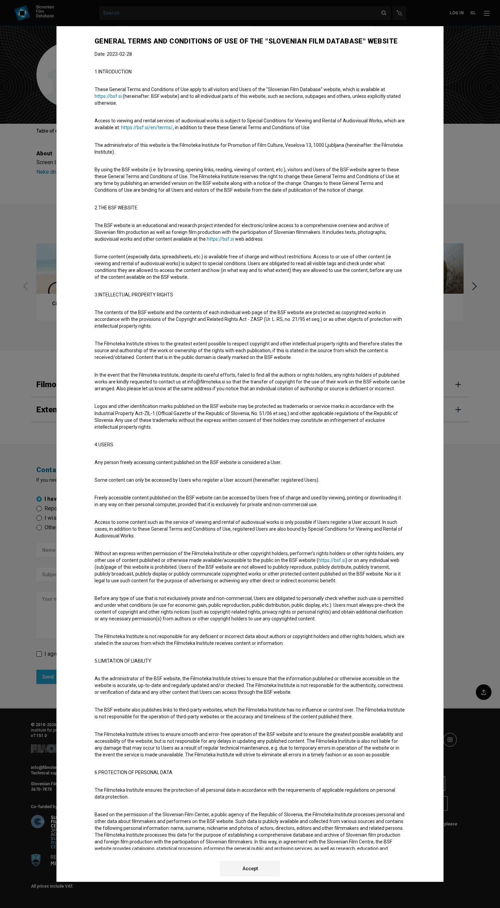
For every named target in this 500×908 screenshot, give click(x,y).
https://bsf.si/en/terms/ (147, 127)
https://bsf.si (108, 96)
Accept (250, 868)
